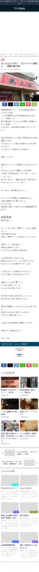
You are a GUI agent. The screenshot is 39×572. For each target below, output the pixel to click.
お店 (3, 59)
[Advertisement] (19, 33)
